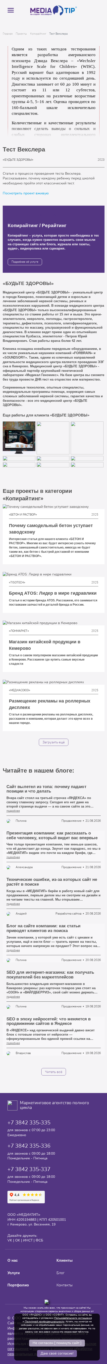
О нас (12, 1260)
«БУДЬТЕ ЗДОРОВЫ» (18, 160)
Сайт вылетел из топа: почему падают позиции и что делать (46, 789)
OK (17, 1240)
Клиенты (64, 1260)
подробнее (13, 811)
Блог (60, 1272)
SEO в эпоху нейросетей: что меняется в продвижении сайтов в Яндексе (48, 1021)
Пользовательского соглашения (73, 1318)
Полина (21, 821)
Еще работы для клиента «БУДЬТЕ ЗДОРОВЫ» (46, 415)
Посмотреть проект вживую (26, 193)
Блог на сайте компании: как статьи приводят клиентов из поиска (43, 928)
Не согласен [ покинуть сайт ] (57, 1343)
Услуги (13, 1273)
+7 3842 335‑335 (29, 1122)
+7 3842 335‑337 (29, 1169)
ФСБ (39, 1240)
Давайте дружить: (22, 1235)
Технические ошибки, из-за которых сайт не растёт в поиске (51, 882)
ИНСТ (28, 1240)
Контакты (64, 1285)
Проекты (21, 34)
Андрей (21, 914)
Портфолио (18, 1285)
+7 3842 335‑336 (29, 1145)
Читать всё (53, 1072)
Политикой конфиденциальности (44, 1321)
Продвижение (71, 821)
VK (9, 1240)
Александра (24, 867)
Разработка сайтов (68, 914)
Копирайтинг (38, 34)
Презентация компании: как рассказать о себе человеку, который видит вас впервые (52, 835)
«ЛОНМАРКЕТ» (19, 631)
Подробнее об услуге (24, 262)
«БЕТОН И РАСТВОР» (23, 515)
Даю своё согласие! (57, 1353)
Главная (8, 34)
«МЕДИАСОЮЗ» (19, 690)
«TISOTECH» (17, 582)
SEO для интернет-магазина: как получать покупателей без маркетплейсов (50, 974)
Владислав (23, 1053)
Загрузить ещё (54, 742)
